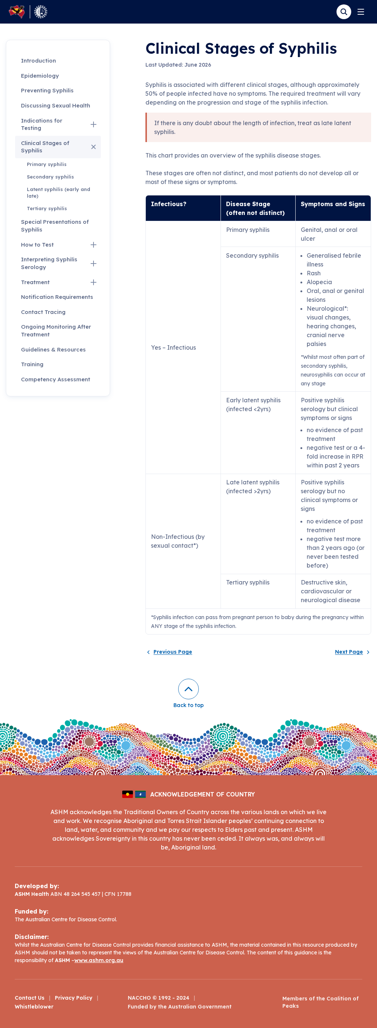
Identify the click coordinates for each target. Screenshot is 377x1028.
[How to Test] (93, 244)
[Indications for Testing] (93, 124)
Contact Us (30, 998)
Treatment (35, 282)
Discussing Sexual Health (55, 105)
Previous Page (173, 652)
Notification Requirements (57, 296)
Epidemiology (40, 75)
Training (32, 364)
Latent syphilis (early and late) (58, 192)
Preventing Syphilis (47, 90)
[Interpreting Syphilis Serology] (93, 263)
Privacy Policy (73, 998)
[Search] (344, 11)
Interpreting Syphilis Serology (49, 263)
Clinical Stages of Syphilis (45, 146)
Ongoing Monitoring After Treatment (56, 330)
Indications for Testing (41, 124)
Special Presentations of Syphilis (55, 225)
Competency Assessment (55, 379)
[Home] (28, 11)
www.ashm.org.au (98, 960)
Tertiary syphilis (47, 208)
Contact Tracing (43, 311)
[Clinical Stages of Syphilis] (93, 146)
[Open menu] (360, 11)
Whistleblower (34, 1006)
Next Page (349, 652)
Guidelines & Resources (53, 349)
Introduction (38, 60)
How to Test (37, 244)
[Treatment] (93, 282)
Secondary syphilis (50, 177)
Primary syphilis (47, 164)
